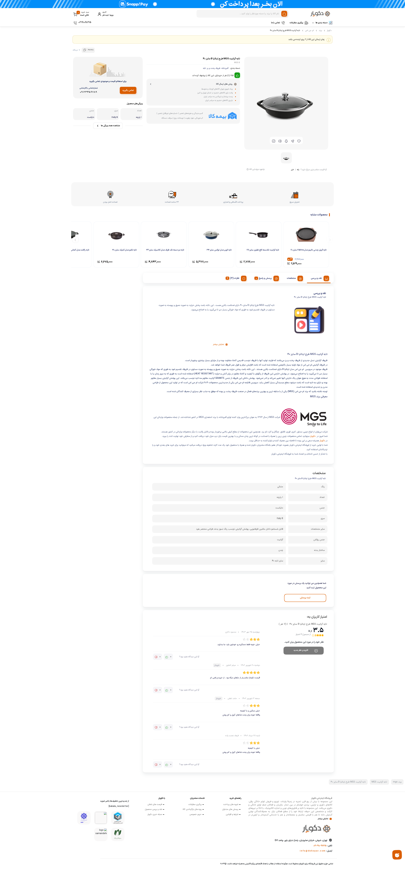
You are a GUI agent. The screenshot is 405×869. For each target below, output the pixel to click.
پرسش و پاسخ (265, 278)
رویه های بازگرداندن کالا (192, 809)
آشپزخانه (224, 68)
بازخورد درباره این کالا (257, 169)
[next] (75, 239)
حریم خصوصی (195, 814)
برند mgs (397, 782)
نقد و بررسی (316, 278)
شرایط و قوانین (232, 814)
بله (298, 170)
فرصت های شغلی (154, 804)
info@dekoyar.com (312, 851)
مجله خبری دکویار (154, 814)
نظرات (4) (234, 278)
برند (320, 30)
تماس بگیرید (128, 90)
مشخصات (291, 278)
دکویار (329, 30)
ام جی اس (309, 30)
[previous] (329, 239)
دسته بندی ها (321, 22)
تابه (204, 68)
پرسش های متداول (230, 809)
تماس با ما (275, 22)
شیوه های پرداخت (230, 804)
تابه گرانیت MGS (379, 782)
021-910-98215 (320, 845)
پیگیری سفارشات (296, 22)
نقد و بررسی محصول (153, 809)
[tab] (319, 277)
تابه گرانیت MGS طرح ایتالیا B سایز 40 (348, 782)
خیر (292, 170)
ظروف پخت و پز (213, 68)
